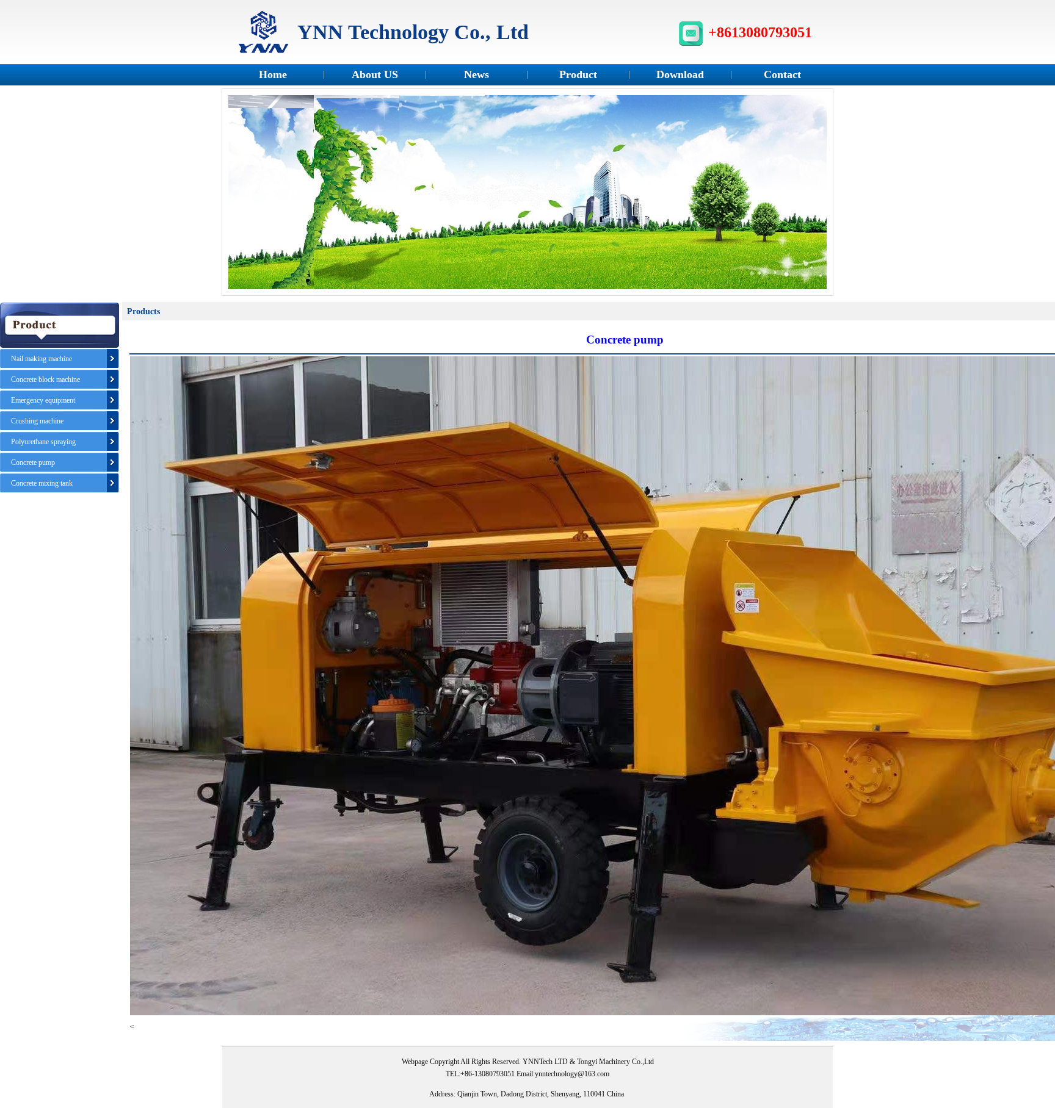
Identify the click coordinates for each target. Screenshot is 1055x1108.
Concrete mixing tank (42, 483)
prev (242, 196)
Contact (782, 74)
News (476, 74)
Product (578, 74)
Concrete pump (33, 462)
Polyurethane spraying (43, 441)
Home (273, 74)
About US (375, 74)
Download (680, 74)
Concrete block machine (45, 379)
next (812, 196)
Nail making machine (41, 358)
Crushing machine (37, 421)
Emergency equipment (43, 400)
